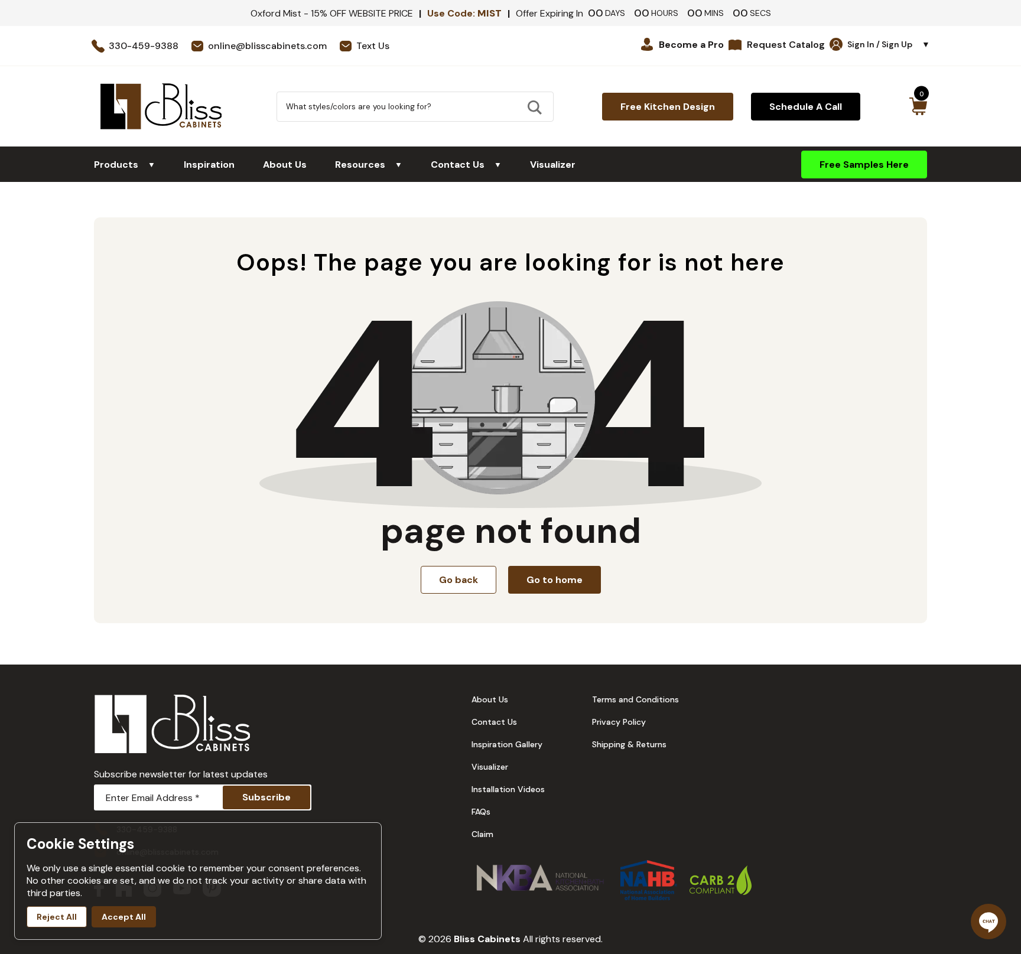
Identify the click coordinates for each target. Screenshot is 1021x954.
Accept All (124, 916)
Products (124, 164)
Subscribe (266, 797)
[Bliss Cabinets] (161, 106)
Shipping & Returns (629, 744)
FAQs (481, 811)
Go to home (554, 580)
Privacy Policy (619, 722)
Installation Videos (508, 789)
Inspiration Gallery (507, 744)
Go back (458, 580)
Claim (482, 834)
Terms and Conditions (635, 699)
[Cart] (918, 106)
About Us (285, 164)
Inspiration (209, 164)
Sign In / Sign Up (888, 44)
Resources (368, 164)
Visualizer (552, 164)
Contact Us (466, 164)
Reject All (57, 916)
